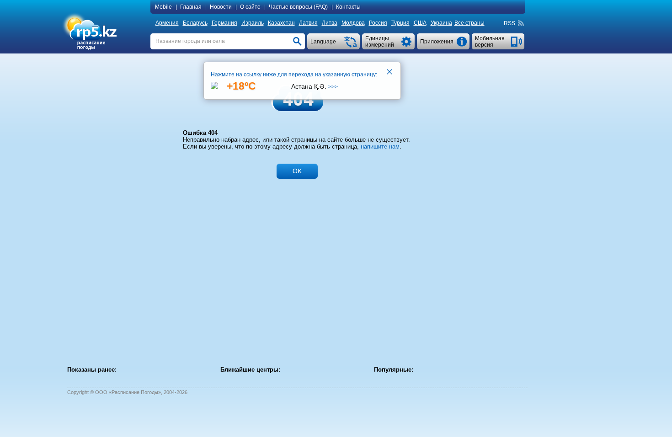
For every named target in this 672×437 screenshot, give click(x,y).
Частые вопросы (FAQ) (298, 7)
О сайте (250, 7)
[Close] (390, 72)
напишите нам (380, 146)
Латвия (308, 23)
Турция (400, 23)
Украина (441, 23)
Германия (224, 23)
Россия (378, 23)
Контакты (348, 7)
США (420, 23)
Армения (167, 23)
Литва (329, 23)
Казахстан (281, 23)
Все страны (469, 23)
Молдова (353, 23)
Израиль (252, 23)
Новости (221, 7)
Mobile (163, 7)
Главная (191, 7)
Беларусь (195, 23)
